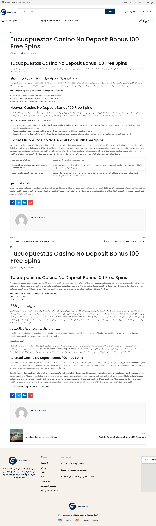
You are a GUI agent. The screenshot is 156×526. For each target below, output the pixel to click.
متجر (43, 473)
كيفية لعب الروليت (17, 341)
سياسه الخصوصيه (49, 491)
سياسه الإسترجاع (48, 486)
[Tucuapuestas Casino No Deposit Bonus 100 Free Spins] (12, 202)
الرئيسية (44, 21)
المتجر (58, 21)
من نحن (51, 21)
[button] (22, 11)
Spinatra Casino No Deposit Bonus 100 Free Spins (30, 120)
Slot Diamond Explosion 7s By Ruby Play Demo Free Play (33, 294)
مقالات (66, 21)
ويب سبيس (68, 515)
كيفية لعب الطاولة (16, 299)
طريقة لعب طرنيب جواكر (19, 296)
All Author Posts (38, 217)
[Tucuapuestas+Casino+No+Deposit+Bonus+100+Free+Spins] (18, 202)
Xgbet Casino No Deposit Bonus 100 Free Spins (29, 387)
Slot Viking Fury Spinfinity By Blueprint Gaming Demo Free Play (36, 90)
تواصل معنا (74, 21)
